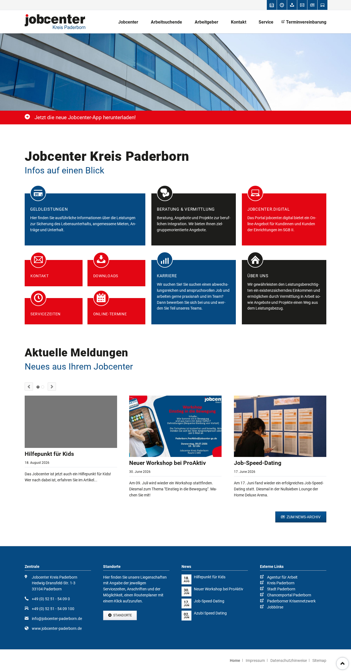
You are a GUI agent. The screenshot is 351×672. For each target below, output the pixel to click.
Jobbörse (275, 607)
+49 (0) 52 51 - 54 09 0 (51, 599)
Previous (29, 386)
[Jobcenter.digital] (322, 5)
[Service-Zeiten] (282, 5)
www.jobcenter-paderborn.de (57, 628)
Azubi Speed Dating (210, 613)
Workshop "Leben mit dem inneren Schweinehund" (42, 387)
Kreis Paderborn (281, 583)
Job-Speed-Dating (257, 463)
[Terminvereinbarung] (272, 5)
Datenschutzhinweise (288, 660)
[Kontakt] (302, 5)
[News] (312, 5)
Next (52, 386)
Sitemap (319, 660)
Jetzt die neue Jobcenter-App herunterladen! (85, 117)
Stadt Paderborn (281, 589)
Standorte (122, 615)
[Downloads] (292, 5)
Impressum (255, 660)
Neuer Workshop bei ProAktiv (167, 463)
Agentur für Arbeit (282, 577)
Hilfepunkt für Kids (49, 454)
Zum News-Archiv (303, 517)
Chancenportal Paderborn (289, 595)
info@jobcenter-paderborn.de (57, 618)
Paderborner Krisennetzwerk (291, 601)
